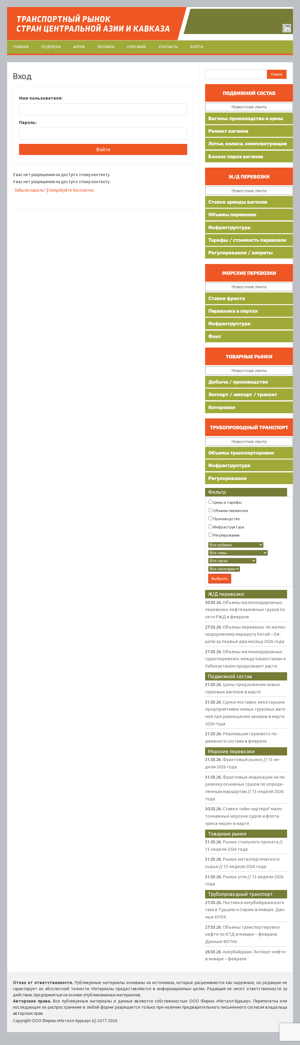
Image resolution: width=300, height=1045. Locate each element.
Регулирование (226, 535)
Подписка (51, 47)
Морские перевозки (231, 751)
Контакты (168, 47)
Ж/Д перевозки (226, 594)
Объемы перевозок (230, 510)
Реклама (106, 47)
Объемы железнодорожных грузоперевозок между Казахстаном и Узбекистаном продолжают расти (245, 658)
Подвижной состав (230, 676)
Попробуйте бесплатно (71, 190)
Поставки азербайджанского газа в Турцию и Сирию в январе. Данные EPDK (245, 909)
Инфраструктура (228, 527)
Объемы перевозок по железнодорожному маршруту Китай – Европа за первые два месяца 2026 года (246, 634)
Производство (226, 519)
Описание (136, 47)
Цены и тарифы (227, 502)
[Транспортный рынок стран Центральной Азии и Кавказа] (150, 38)
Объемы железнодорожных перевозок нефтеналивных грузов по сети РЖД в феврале (245, 609)
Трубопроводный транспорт (240, 894)
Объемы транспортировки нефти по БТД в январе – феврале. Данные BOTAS (242, 934)
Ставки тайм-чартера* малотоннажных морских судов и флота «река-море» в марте (244, 816)
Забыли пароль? (30, 190)
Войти (196, 47)
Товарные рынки (227, 833)
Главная (21, 47)
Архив (79, 47)
